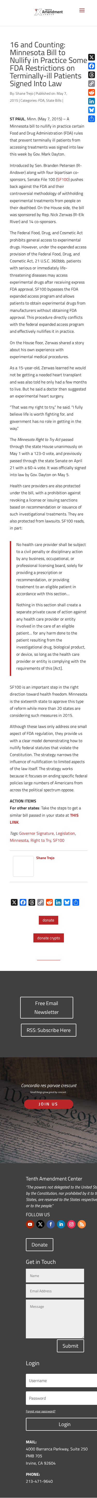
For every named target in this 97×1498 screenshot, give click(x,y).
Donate (40, 1245)
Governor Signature (36, 833)
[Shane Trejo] (23, 873)
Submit (70, 1346)
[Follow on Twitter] (40, 1224)
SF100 (63, 179)
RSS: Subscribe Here (49, 1030)
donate (48, 920)
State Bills (54, 100)
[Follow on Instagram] (71, 1224)
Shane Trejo (24, 93)
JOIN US (48, 1104)
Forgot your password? (40, 1411)
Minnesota (19, 840)
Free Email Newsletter (46, 1007)
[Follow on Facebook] (51, 1224)
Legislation (65, 833)
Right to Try (41, 840)
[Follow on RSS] (82, 1224)
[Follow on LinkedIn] (61, 1224)
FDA (41, 100)
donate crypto (48, 938)
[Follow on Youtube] (30, 1224)
